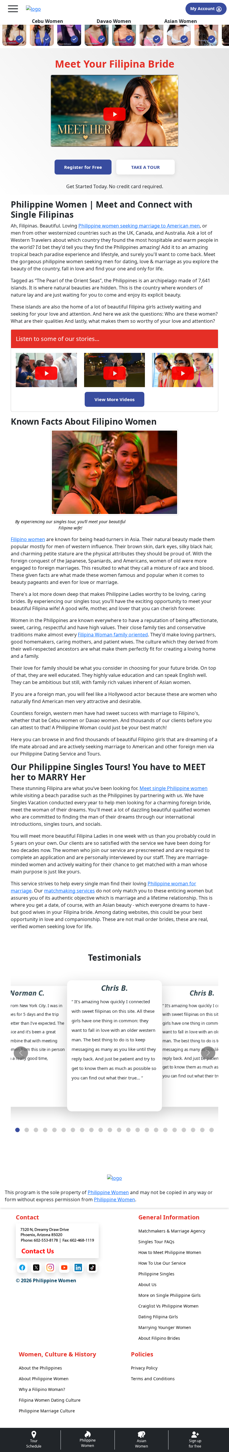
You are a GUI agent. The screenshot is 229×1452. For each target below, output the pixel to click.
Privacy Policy (144, 1368)
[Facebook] (22, 1267)
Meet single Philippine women (174, 788)
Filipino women (28, 539)
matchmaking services (69, 890)
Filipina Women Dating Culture (50, 1400)
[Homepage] (33, 9)
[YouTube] (64, 1267)
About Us (147, 1284)
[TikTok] (92, 1267)
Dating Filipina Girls (158, 1316)
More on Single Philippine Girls (169, 1295)
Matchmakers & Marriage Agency (171, 1231)
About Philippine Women (44, 1378)
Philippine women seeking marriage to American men (139, 225)
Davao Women (114, 21)
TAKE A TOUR (145, 167)
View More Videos (114, 399)
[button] (17, 1130)
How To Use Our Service (162, 1263)
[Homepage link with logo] (114, 1178)
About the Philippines (40, 1368)
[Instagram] (50, 1267)
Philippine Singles (156, 1274)
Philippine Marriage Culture (47, 1411)
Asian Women (180, 21)
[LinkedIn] (78, 1267)
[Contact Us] (57, 1240)
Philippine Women (108, 1192)
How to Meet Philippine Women (169, 1252)
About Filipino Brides (159, 1338)
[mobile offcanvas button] (13, 9)
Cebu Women (47, 21)
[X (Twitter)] (36, 1267)
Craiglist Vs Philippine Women (168, 1306)
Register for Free (83, 167)
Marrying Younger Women (164, 1327)
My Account (203, 8)
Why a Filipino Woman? (42, 1389)
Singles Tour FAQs (156, 1241)
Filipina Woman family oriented (113, 634)
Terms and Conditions (153, 1378)
